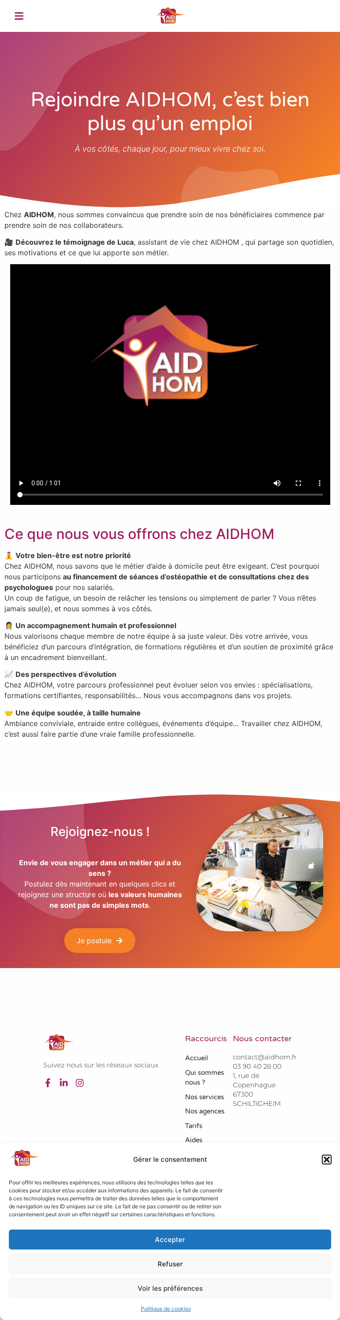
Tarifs (193, 1126)
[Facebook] (47, 1082)
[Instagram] (79, 1082)
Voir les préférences (170, 1288)
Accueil (196, 1058)
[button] (326, 1159)
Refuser (170, 1264)
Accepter (170, 1239)
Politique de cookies (166, 1308)
